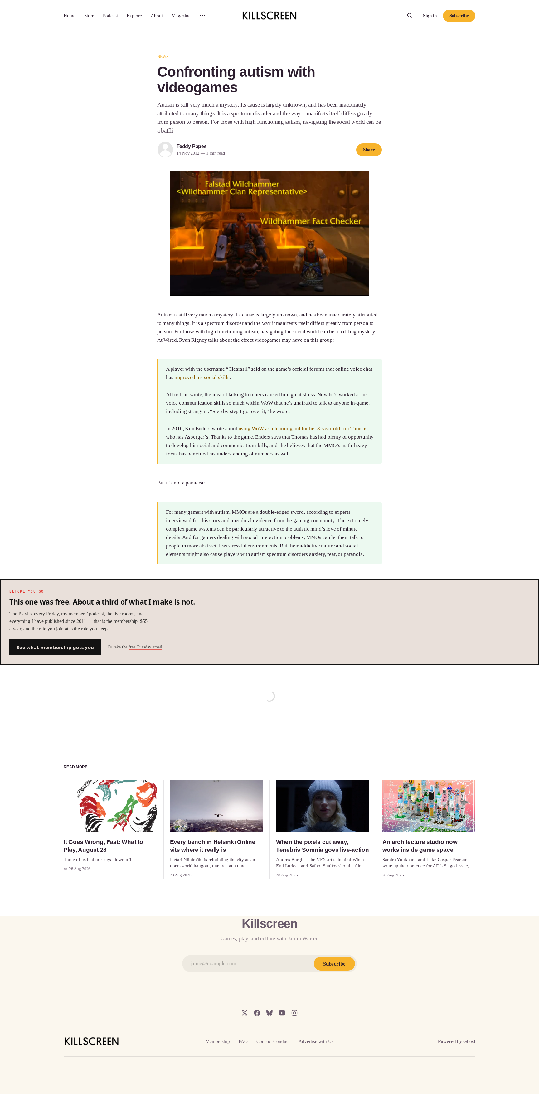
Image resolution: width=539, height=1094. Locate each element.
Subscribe (459, 15)
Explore (134, 15)
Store (89, 15)
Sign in (430, 15)
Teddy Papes (192, 146)
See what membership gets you (55, 647)
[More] (202, 16)
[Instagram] (294, 1013)
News (163, 56)
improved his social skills (202, 377)
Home (69, 15)
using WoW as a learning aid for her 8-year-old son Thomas (303, 428)
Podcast (110, 15)
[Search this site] (410, 16)
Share (369, 149)
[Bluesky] (269, 1013)
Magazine (181, 15)
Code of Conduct (273, 1041)
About (157, 15)
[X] (244, 1013)
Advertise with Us (316, 1041)
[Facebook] (257, 1013)
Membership (218, 1041)
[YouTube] (282, 1013)
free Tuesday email (145, 647)
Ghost (469, 1041)
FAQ (243, 1041)
